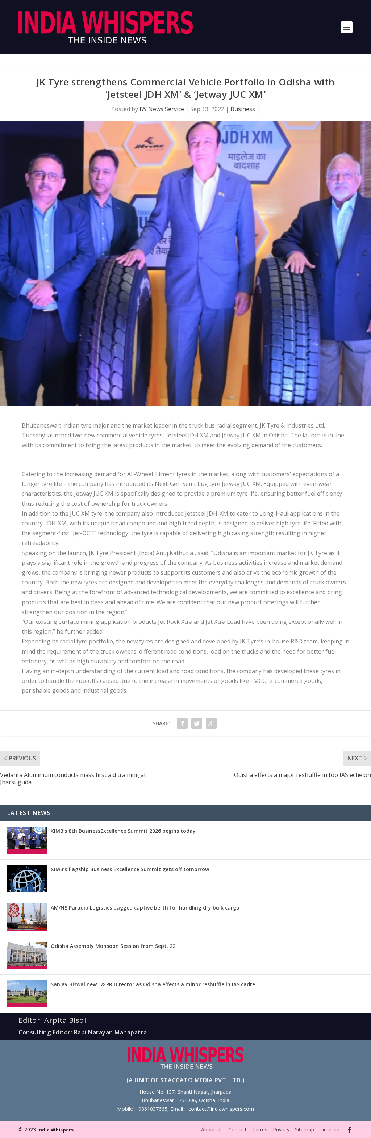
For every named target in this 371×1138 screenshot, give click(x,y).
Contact (237, 1129)
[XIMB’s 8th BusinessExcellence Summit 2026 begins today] (27, 840)
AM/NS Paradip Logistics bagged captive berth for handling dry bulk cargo (145, 907)
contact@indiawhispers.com (221, 1108)
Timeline (329, 1129)
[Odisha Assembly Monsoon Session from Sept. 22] (27, 955)
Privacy (281, 1129)
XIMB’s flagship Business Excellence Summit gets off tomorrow (130, 869)
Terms (259, 1129)
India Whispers (55, 1129)
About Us (212, 1129)
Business (242, 109)
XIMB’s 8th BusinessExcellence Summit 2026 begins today (123, 830)
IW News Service (161, 109)
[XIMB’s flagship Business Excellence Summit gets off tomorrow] (27, 878)
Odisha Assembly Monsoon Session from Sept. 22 (113, 945)
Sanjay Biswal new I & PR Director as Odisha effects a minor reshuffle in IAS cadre (153, 984)
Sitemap (304, 1129)
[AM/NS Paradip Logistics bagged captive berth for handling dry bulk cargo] (27, 917)
